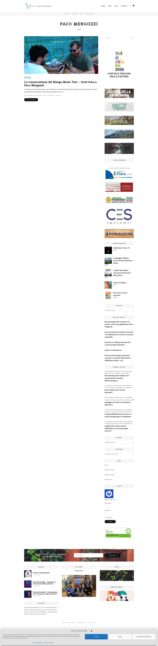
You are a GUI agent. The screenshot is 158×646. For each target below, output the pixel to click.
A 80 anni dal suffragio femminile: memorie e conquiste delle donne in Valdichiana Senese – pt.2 (118, 358)
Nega (120, 637)
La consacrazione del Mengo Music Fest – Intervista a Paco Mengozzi (60, 83)
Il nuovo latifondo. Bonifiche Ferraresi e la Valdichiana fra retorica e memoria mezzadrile (119, 334)
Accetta (96, 637)
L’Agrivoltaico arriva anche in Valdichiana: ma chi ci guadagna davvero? (116, 428)
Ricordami (109, 518)
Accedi (106, 465)
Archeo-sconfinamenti (113, 350)
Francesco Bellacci (28, 95)
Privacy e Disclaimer (37, 642)
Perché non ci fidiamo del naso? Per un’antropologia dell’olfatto (118, 343)
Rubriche (74, 14)
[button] (91, 631)
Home (103, 6)
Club (116, 6)
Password (107, 510)
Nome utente (108, 503)
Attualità (66, 14)
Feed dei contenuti (109, 470)
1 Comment (58, 95)
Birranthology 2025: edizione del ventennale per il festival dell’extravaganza (117, 378)
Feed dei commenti (109, 475)
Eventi (81, 14)
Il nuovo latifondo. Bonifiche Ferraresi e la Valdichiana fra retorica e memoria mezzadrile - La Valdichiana (118, 387)
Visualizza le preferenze (144, 637)
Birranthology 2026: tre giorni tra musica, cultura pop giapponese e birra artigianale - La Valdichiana (118, 372)
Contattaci (92, 622)
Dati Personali (81, 622)
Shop (110, 6)
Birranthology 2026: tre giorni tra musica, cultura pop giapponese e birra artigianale (119, 324)
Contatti (124, 6)
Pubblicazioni (90, 14)
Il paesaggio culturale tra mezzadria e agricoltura (119, 402)
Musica (28, 77)
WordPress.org (108, 480)
